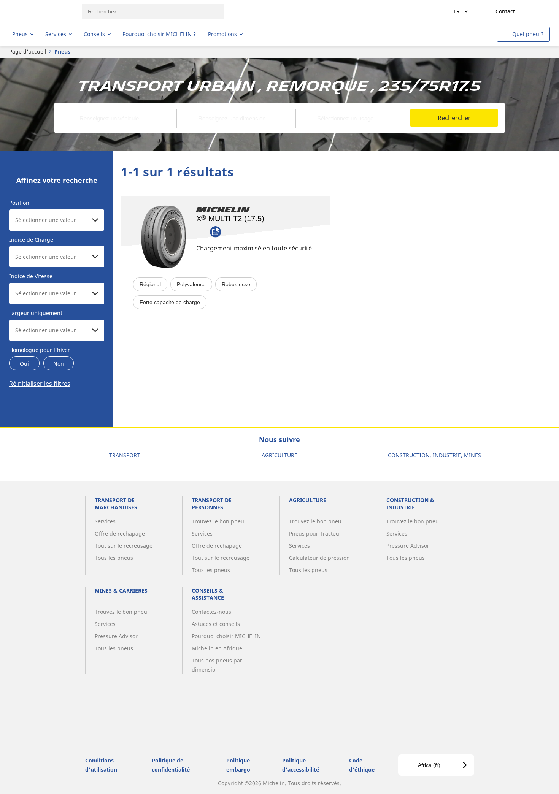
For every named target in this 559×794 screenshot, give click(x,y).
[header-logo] (42, 11)
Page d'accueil (27, 51)
